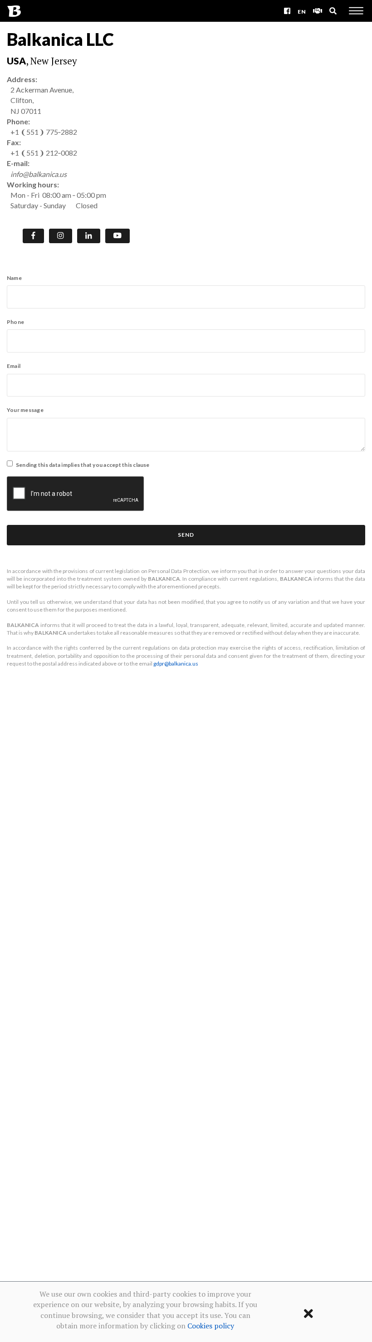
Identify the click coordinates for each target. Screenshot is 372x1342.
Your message (25, 410)
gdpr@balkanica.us (175, 663)
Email (13, 365)
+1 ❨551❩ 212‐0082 (43, 152)
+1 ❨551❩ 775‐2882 (43, 131)
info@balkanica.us (38, 174)
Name (14, 277)
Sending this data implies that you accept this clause (83, 464)
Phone (15, 321)
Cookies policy (210, 1326)
